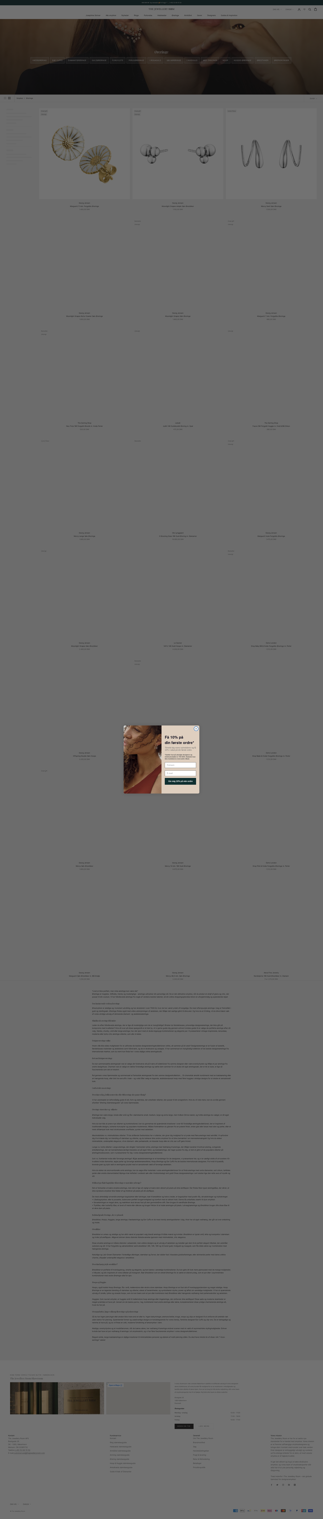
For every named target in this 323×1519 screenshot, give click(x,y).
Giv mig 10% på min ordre (180, 781)
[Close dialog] (196, 728)
